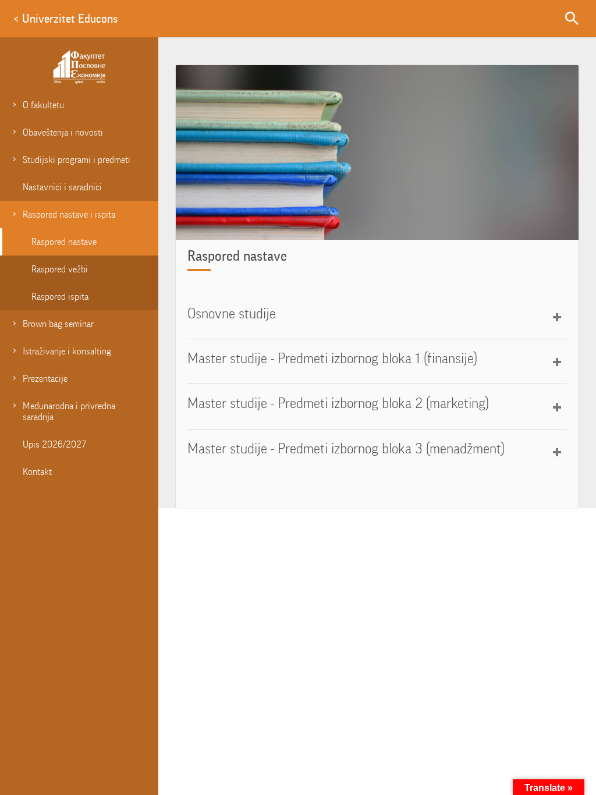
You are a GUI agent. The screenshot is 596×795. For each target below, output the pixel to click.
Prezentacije (45, 378)
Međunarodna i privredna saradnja (69, 411)
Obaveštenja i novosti (63, 132)
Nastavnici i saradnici (62, 187)
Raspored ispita (59, 296)
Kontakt (37, 471)
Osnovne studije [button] (231, 314)
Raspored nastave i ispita (69, 214)
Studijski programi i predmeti (76, 159)
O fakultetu (43, 105)
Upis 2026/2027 (54, 444)
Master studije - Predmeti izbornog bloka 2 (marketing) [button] (338, 403)
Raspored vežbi (59, 269)
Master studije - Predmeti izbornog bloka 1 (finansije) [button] (332, 358)
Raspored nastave (64, 241)
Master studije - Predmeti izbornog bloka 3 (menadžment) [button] (346, 449)
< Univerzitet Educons (65, 19)
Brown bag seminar (58, 323)
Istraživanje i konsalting (67, 351)
